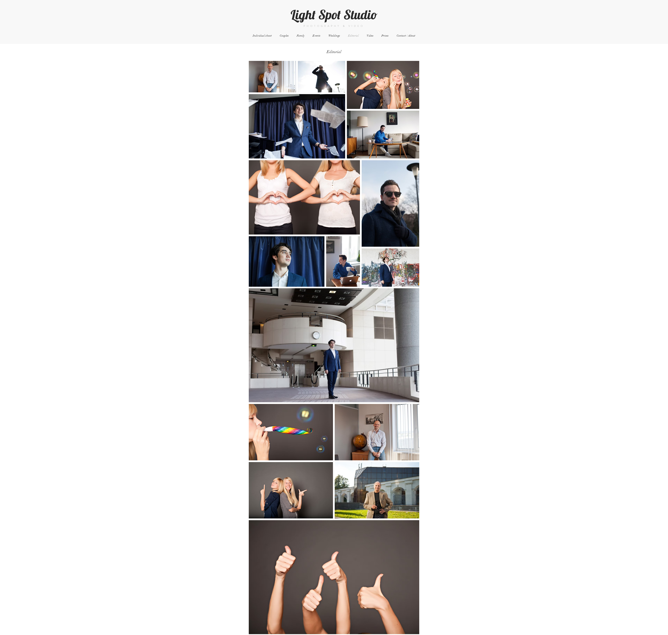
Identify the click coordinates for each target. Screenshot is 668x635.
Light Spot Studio (334, 14)
